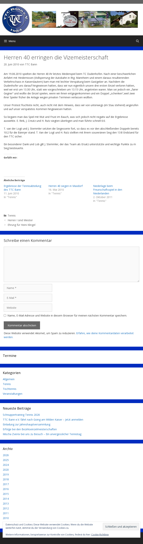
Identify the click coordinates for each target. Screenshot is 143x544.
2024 (6, 465)
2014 (6, 498)
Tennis (12, 215)
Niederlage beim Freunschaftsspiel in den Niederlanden (107, 189)
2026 (6, 455)
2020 (6, 469)
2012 (6, 508)
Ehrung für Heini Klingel (21, 225)
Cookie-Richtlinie (100, 534)
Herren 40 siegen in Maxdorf (65, 186)
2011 (6, 513)
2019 (6, 474)
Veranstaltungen (12, 393)
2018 (6, 479)
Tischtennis (9, 389)
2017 (6, 484)
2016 (6, 489)
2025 (6, 460)
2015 (6, 494)
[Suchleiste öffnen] (137, 41)
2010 (6, 518)
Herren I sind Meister (20, 220)
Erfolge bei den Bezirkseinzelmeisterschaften (30, 429)
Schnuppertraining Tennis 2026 (21, 414)
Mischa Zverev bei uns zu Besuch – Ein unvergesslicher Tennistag (42, 434)
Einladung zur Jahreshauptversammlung (26, 424)
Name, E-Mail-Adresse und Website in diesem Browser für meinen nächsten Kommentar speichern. (67, 315)
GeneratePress (94, 538)
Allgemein (9, 379)
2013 (6, 503)
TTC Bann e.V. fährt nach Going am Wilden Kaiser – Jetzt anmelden (43, 419)
